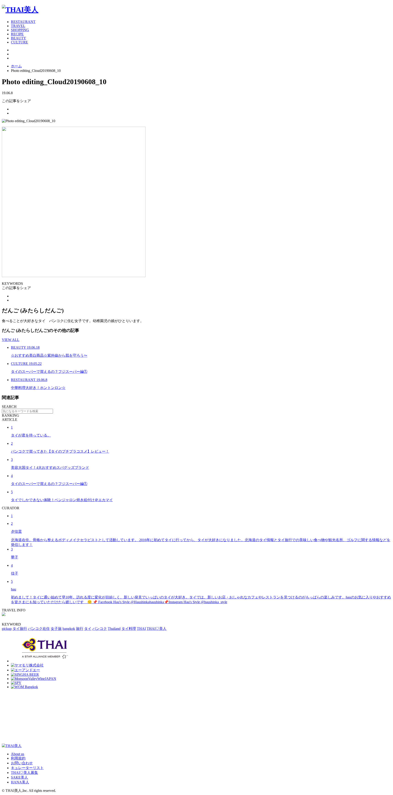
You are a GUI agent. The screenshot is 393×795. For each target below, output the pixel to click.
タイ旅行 (20, 629)
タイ (87, 629)
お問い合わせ (22, 763)
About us (17, 754)
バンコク (99, 629)
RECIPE (17, 34)
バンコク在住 (39, 629)
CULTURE (19, 42)
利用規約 (18, 758)
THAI (141, 629)
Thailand (114, 629)
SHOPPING (20, 30)
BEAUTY (18, 38)
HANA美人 (20, 782)
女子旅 (56, 629)
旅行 (79, 629)
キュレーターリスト (27, 768)
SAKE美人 (19, 777)
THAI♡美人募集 (24, 773)
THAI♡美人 (156, 629)
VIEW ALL (10, 340)
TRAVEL (18, 26)
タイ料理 (128, 629)
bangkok (69, 629)
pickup (7, 629)
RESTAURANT (23, 22)
